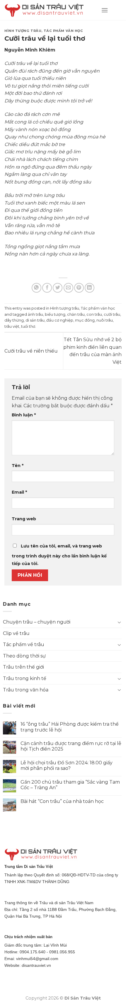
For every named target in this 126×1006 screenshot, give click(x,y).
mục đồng (85, 320)
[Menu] (104, 10)
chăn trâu (76, 314)
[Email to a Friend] (68, 288)
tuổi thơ (28, 326)
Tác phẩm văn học (63, 31)
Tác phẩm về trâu (23, 644)
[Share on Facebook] (47, 288)
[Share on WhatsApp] (36, 288)
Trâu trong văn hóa (25, 690)
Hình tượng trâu (22, 31)
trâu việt (11, 326)
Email (19, 492)
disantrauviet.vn (36, 965)
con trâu (94, 314)
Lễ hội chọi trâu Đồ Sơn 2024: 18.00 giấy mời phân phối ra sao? (67, 765)
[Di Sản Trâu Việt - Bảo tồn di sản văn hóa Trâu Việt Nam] (48, 10)
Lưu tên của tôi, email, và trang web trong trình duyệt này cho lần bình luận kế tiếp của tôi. (59, 554)
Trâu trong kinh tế (24, 678)
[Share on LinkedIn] (89, 288)
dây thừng (14, 320)
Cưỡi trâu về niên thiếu (31, 351)
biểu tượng (55, 314)
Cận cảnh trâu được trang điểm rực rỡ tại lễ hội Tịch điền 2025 (71, 746)
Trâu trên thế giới (23, 667)
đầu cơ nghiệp (59, 320)
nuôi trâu (104, 320)
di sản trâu (35, 320)
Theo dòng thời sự (24, 656)
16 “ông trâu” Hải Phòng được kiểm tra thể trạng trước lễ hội (70, 726)
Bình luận (24, 415)
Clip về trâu (16, 633)
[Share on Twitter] (57, 288)
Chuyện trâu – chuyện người (36, 622)
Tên (17, 465)
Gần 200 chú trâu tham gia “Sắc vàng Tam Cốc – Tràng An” (70, 784)
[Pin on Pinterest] (79, 288)
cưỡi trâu (112, 314)
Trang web (24, 518)
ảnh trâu (35, 314)
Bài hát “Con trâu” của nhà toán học (62, 801)
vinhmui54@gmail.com (37, 958)
